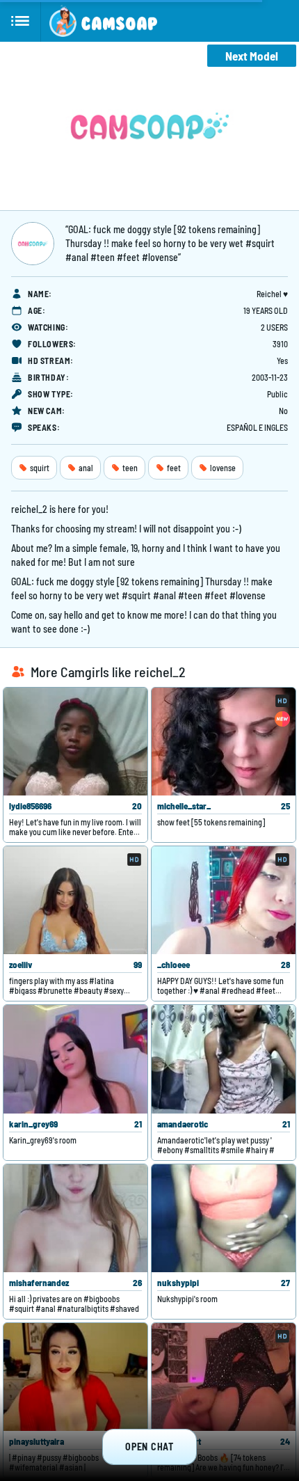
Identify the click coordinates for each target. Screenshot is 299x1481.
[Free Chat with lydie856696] (75, 741)
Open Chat (149, 1446)
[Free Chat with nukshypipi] (224, 1218)
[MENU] (20, 21)
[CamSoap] (103, 21)
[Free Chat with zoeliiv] (75, 900)
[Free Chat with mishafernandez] (75, 1218)
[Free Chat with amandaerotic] (224, 1059)
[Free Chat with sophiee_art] (224, 1377)
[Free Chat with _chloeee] (224, 900)
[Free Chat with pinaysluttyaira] (75, 1377)
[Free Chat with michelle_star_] (224, 741)
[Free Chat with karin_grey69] (75, 1059)
